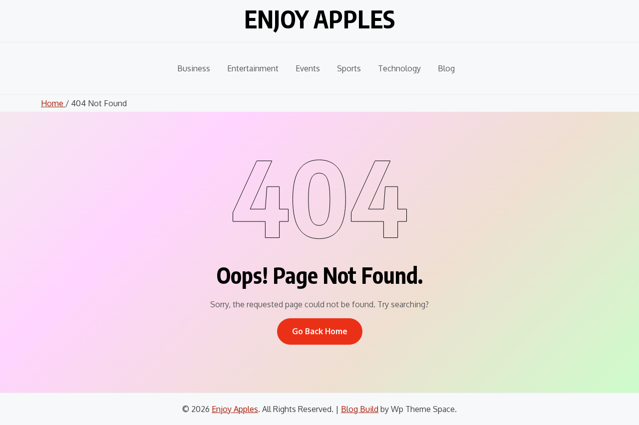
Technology (399, 68)
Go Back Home (319, 331)
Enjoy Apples (319, 19)
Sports (349, 68)
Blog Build (359, 409)
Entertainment (253, 68)
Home (53, 103)
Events (308, 68)
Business (193, 68)
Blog (446, 68)
